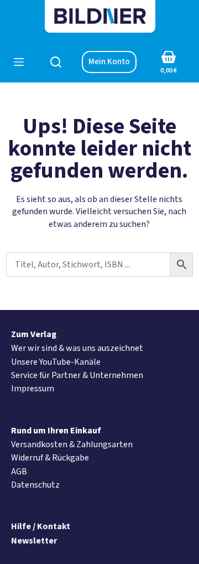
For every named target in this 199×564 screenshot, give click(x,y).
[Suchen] (55, 62)
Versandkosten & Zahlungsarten (72, 444)
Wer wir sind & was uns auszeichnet (77, 348)
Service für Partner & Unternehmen (77, 375)
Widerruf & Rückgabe (50, 458)
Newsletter (34, 541)
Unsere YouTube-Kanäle (56, 362)
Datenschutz (35, 485)
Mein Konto (109, 62)
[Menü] (19, 62)
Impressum (32, 388)
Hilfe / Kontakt (40, 526)
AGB (19, 471)
